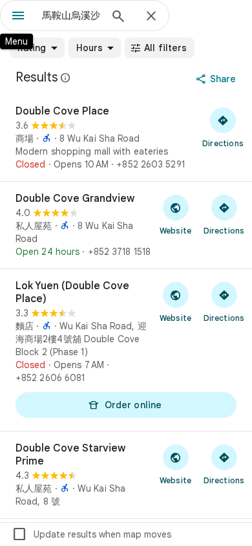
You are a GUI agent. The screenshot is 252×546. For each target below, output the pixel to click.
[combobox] (71, 15)
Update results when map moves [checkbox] (91, 534)
